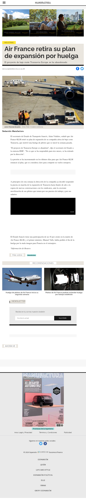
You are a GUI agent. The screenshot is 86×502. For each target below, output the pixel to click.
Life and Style (43, 470)
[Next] (81, 22)
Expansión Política (43, 475)
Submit (62, 318)
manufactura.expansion (45, 443)
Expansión (43, 460)
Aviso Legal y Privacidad (23, 432)
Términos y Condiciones (48, 432)
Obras (43, 485)
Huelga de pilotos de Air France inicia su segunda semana (22, 293)
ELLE (43, 480)
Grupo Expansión (43, 491)
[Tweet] (82, 68)
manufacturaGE (40, 443)
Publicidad (68, 432)
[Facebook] (77, 68)
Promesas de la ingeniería (43, 429)
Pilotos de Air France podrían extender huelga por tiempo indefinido (63, 293)
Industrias (9, 42)
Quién (43, 465)
